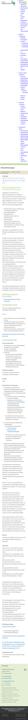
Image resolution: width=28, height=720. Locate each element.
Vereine (22, 97)
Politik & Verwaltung (16, 172)
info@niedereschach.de (9, 681)
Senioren (23, 95)
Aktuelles (23, 38)
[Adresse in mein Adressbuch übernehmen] (25, 669)
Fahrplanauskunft (7, 678)
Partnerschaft (24, 24)
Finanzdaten (24, 39)
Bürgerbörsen (24, 80)
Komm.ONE (23, 718)
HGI (22, 157)
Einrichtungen (24, 8)
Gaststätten (24, 117)
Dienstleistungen (4, 173)
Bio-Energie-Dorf (23, 16)
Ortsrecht (23, 53)
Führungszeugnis (11, 428)
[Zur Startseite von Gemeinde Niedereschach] (8, 3)
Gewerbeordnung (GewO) (8, 626)
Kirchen (23, 99)
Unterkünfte (24, 118)
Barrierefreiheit (5, 715)
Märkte (22, 115)
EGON (22, 154)
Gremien (23, 41)
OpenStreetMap (7, 676)
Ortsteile (23, 9)
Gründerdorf (24, 155)
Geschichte (23, 6)
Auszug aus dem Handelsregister (16, 402)
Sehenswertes (24, 113)
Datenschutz (5, 714)
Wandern (23, 111)
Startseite (8, 172)
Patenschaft (24, 25)
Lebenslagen (24, 59)
